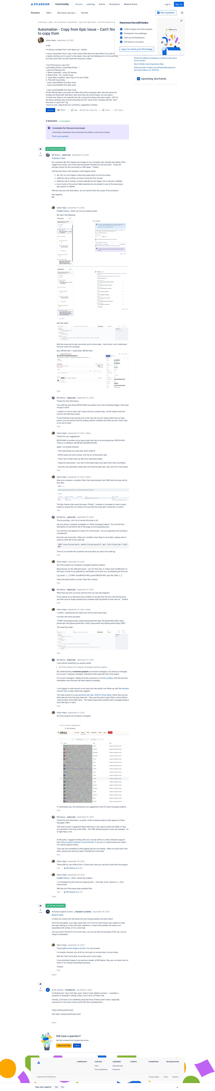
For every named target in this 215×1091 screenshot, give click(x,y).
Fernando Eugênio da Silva (62, 912)
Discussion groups (66, 12)
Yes (56, 1087)
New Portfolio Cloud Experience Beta (149, 64)
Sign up (178, 4)
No (62, 1087)
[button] (93, 242)
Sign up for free (64, 1045)
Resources (116, 1069)
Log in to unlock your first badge (136, 49)
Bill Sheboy (56, 155)
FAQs (96, 1066)
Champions (114, 4)
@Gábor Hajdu (60, 158)
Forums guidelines (101, 1069)
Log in (167, 4)
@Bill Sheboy (64, 211)
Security (175, 1077)
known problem (107, 678)
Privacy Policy (154, 1077)
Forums (79, 4)
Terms (165, 1077)
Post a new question (60, 136)
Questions (62, 22)
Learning (91, 4)
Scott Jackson (57, 990)
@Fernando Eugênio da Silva (74, 948)
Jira (55, 22)
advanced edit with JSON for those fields (94, 695)
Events (102, 4)
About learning (118, 1066)
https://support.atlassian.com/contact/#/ (77, 842)
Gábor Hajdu (51, 40)
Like (58, 391)
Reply (54, 896)
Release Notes (130, 4)
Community (62, 4)
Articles (84, 12)
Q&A (48, 12)
